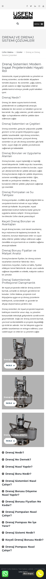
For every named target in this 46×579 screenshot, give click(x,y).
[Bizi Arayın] (40, 573)
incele (9, 365)
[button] (37, 24)
